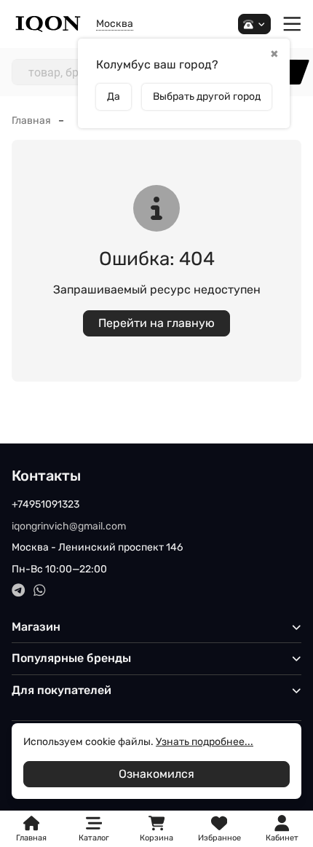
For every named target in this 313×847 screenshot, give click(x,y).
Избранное (219, 829)
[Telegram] (18, 590)
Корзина (156, 829)
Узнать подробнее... (204, 742)
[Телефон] (254, 24)
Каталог (94, 838)
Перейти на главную (156, 323)
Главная (31, 120)
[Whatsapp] (40, 590)
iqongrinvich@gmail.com (69, 526)
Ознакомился (156, 774)
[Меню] (292, 24)
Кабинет (282, 838)
